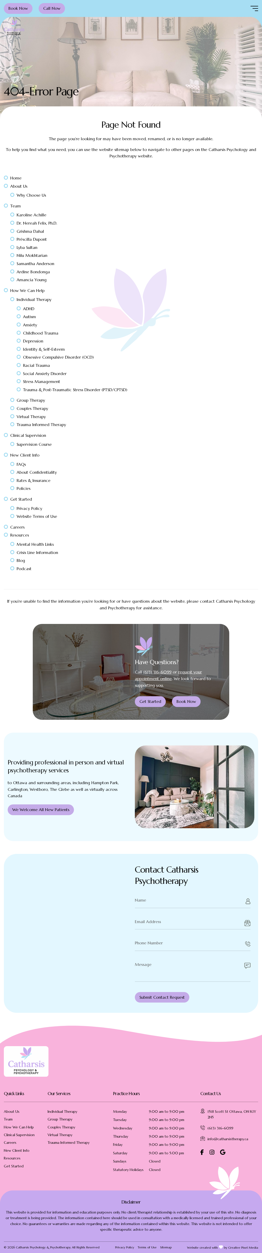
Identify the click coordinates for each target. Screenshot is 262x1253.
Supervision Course (34, 444)
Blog (21, 560)
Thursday (120, 1136)
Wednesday (122, 1128)
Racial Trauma (36, 365)
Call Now (51, 8)
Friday (118, 1144)
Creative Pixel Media (243, 1247)
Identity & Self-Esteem (44, 349)
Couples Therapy (32, 408)
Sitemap (166, 1247)
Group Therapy (31, 400)
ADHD (28, 308)
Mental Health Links (35, 544)
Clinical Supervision (28, 435)
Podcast (24, 568)
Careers (17, 527)
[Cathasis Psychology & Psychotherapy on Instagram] (212, 1152)
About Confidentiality (37, 472)
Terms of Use (147, 1247)
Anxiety (30, 324)
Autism (29, 316)
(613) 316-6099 (157, 671)
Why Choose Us (31, 195)
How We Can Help (27, 290)
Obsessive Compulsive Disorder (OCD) (58, 357)
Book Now (18, 8)
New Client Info (24, 455)
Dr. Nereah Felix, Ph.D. (37, 223)
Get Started (21, 499)
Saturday (120, 1153)
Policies (23, 488)
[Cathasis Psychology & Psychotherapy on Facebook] (202, 1152)
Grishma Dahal (30, 231)
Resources (19, 535)
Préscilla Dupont (32, 239)
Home (15, 177)
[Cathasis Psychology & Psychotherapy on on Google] (222, 1152)
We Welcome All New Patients (40, 809)
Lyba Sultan (27, 247)
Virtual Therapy (31, 416)
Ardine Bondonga (33, 271)
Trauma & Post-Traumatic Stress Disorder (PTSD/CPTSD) (75, 389)
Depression (33, 340)
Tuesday (120, 1119)
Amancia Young (32, 279)
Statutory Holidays (128, 1169)
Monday (120, 1111)
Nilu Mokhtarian (32, 255)
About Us (18, 186)
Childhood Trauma (40, 333)
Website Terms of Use (37, 516)
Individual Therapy (34, 299)
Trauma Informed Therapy (41, 424)
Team (15, 205)
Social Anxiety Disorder (45, 373)
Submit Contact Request (162, 997)
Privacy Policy (29, 508)
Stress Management (41, 381)
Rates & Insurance (33, 480)
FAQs (21, 464)
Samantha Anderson (35, 263)
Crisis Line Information (37, 552)
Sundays (119, 1161)
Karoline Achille (31, 214)
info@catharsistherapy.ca (228, 1139)
